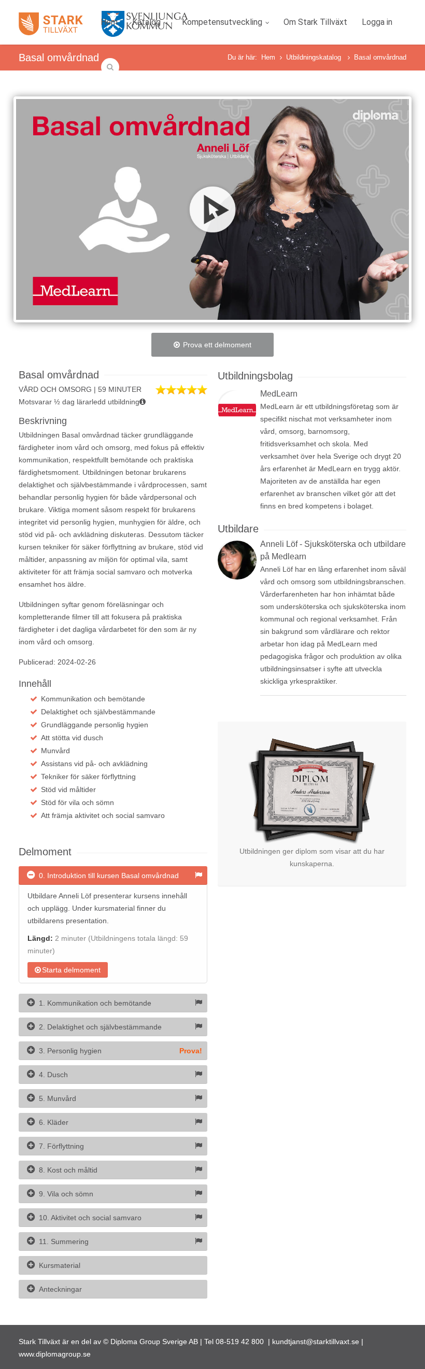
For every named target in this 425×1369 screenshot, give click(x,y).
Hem (109, 22)
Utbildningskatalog (314, 57)
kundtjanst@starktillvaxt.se (315, 1341)
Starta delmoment (71, 970)
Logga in (377, 22)
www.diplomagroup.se (55, 1354)
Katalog (146, 22)
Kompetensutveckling (222, 22)
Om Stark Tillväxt (315, 22)
